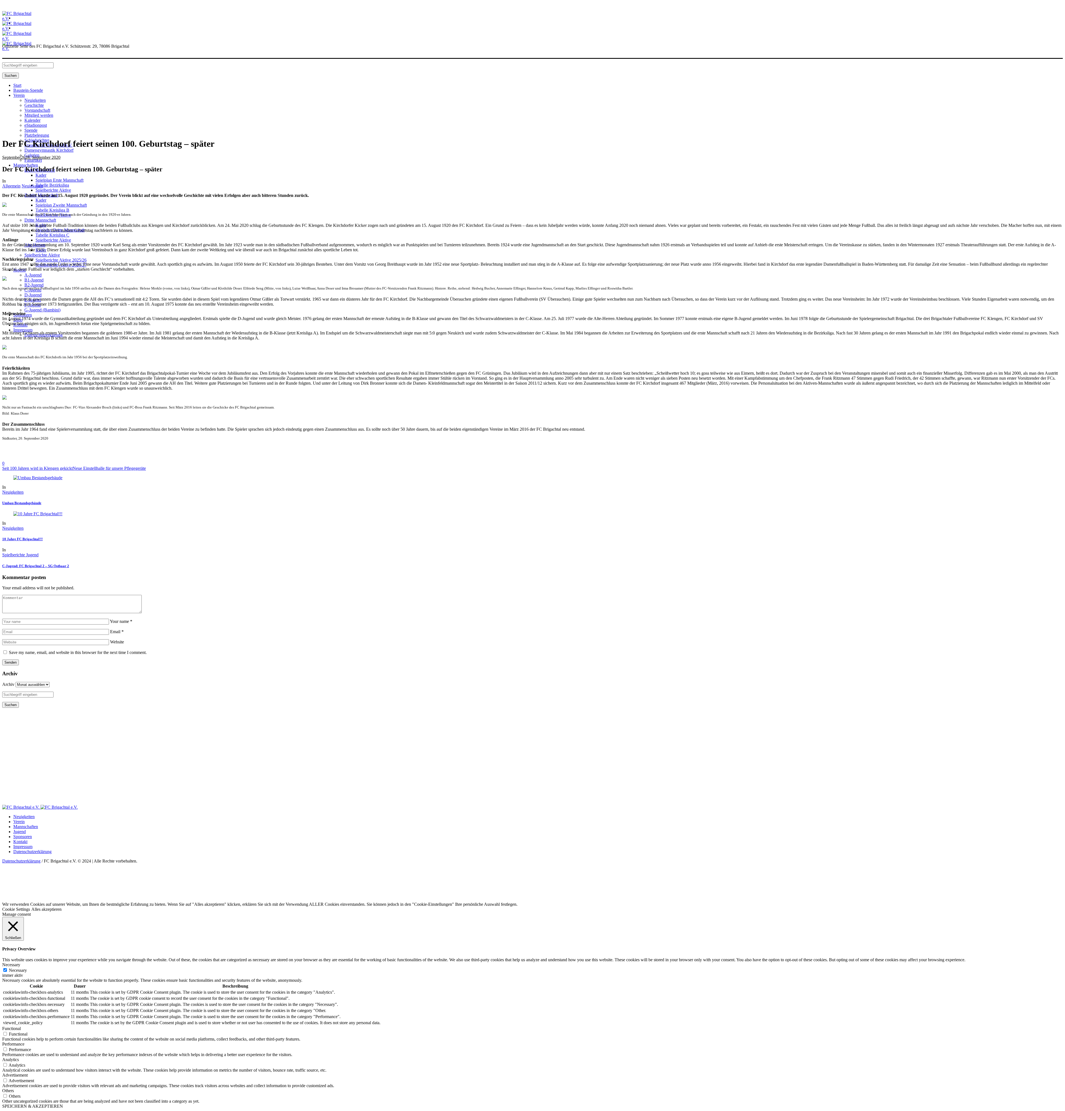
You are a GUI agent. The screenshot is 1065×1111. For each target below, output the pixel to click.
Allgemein (11, 186)
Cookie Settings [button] (16, 909)
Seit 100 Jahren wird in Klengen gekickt (37, 468)
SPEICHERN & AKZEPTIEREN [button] (32, 1106)
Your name (121, 621)
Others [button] (8, 1090)
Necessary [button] (11, 964)
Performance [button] (13, 1044)
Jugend (19, 831)
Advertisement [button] (15, 1075)
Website (117, 642)
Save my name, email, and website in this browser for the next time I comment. (78, 652)
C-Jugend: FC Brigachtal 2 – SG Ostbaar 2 (35, 566)
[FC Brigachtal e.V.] (40, 807)
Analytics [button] (10, 1059)
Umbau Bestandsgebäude (21, 503)
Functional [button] (11, 1028)
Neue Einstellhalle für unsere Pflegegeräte (109, 468)
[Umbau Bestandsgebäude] (37, 477)
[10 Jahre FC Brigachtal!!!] (37, 513)
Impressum (22, 846)
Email (117, 631)
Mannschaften (25, 826)
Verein (19, 821)
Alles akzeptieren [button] (46, 909)
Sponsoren (22, 836)
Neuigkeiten (32, 186)
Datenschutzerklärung (32, 851)
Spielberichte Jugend (20, 554)
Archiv (8, 684)
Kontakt (20, 841)
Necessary (18, 970)
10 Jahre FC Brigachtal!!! (22, 539)
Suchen (10, 75)
